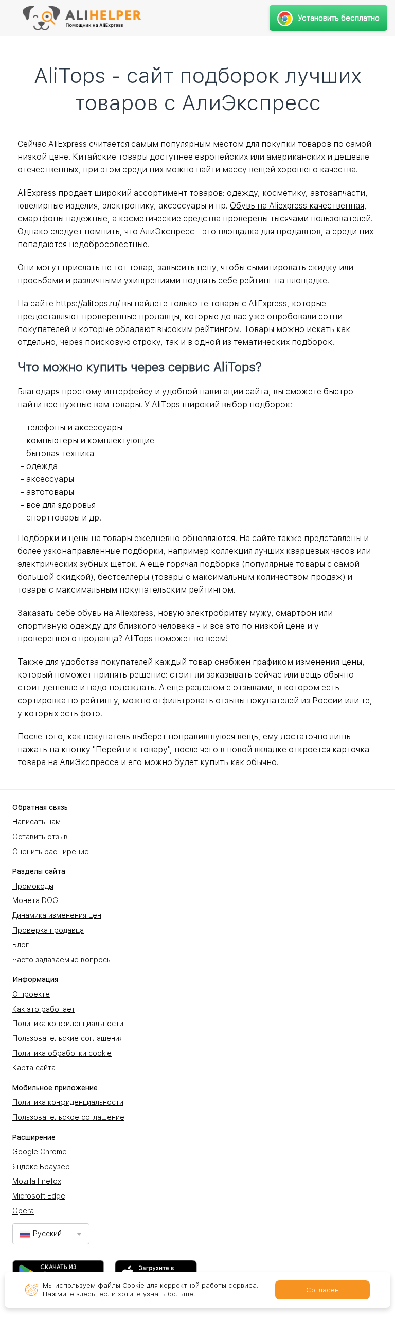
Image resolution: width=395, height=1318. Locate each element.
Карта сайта (34, 1068)
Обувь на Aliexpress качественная (297, 206)
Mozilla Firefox (36, 1181)
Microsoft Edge (38, 1196)
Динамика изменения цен (56, 915)
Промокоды (32, 886)
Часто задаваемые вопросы (62, 960)
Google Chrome (39, 1152)
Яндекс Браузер (41, 1167)
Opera (23, 1211)
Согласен (322, 1290)
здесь (85, 1294)
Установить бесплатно (339, 18)
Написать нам (36, 822)
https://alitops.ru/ (88, 303)
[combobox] (50, 1233)
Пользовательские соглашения (67, 1038)
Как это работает (43, 1009)
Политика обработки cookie (62, 1053)
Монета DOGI (36, 900)
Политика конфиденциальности (67, 1023)
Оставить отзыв (40, 837)
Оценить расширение (50, 851)
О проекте (31, 994)
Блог (20, 945)
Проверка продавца (48, 930)
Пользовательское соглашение (68, 1117)
